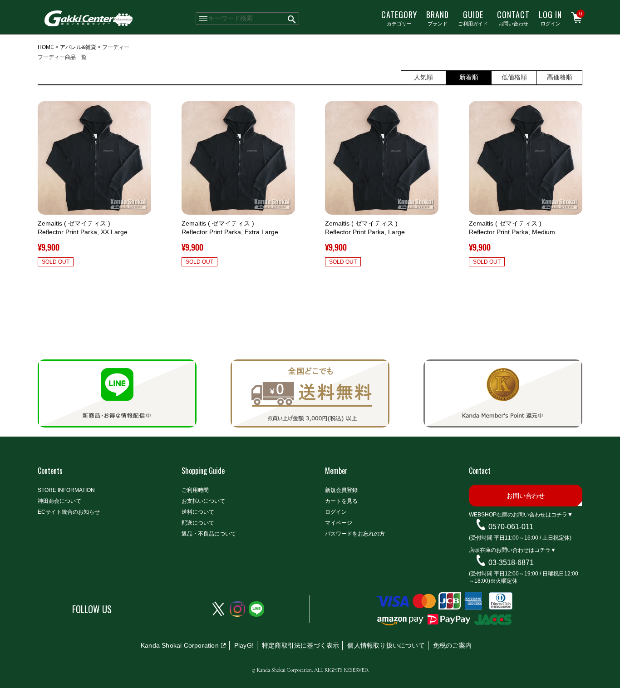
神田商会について (59, 501)
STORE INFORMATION (66, 490)
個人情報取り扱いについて (385, 645)
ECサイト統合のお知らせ (69, 512)
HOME (46, 47)
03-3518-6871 (511, 562)
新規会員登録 (341, 490)
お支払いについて (203, 501)
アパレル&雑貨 (78, 47)
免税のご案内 (452, 645)
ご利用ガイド (473, 17)
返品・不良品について (209, 534)
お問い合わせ (513, 17)
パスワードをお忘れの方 (355, 534)
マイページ (338, 523)
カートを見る (341, 501)
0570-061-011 (510, 527)
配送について (198, 523)
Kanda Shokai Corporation (180, 645)
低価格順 (514, 77)
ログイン (550, 17)
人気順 (423, 77)
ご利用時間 (195, 490)
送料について (198, 512)
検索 (292, 18)
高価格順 (559, 77)
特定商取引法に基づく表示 (300, 645)
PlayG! (244, 645)
